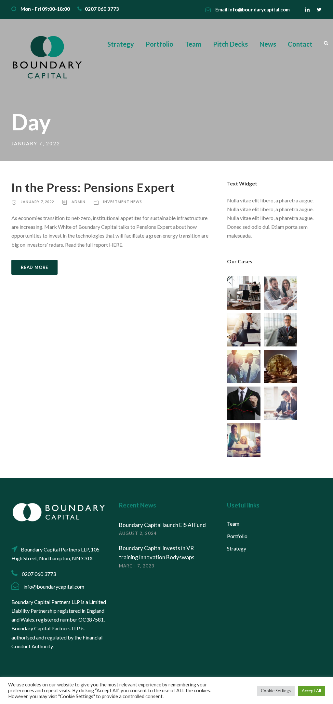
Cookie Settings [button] (276, 690)
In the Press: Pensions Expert (93, 187)
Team (193, 44)
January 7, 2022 (37, 201)
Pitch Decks (230, 44)
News (268, 44)
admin (79, 201)
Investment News (122, 201)
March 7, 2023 (136, 565)
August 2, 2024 (138, 533)
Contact (300, 44)
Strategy (120, 44)
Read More (34, 267)
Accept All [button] (311, 690)
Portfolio (159, 44)
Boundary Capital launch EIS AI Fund (162, 524)
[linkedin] (307, 9)
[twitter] (319, 9)
